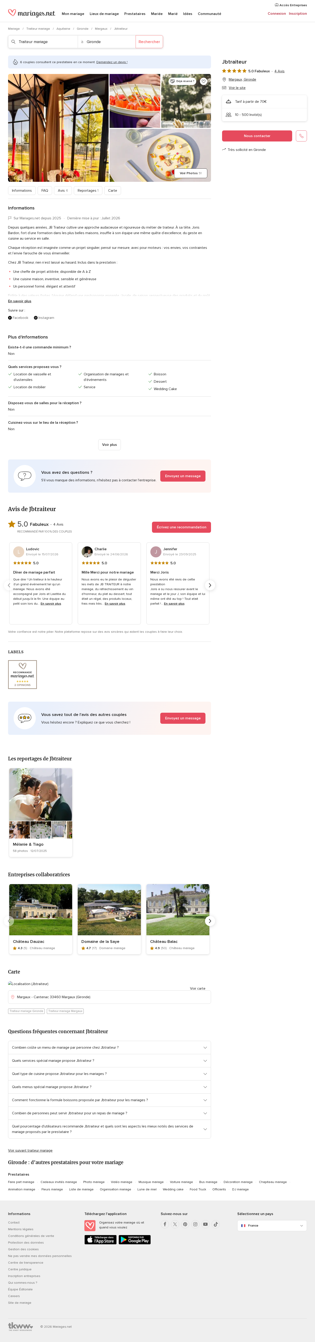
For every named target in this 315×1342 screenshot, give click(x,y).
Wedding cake (173, 1189)
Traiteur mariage (38, 29)
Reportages (88, 190)
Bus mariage (208, 1182)
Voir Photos (191, 173)
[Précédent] (9, 585)
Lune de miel (147, 1189)
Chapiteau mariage (273, 1182)
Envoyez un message (183, 476)
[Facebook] (165, 1224)
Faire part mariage (21, 1182)
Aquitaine (63, 29)
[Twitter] (175, 1224)
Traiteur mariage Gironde (26, 1011)
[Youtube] (205, 1224)
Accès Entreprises (293, 5)
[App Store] (100, 1243)
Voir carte (197, 988)
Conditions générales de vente (31, 1236)
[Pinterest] (185, 1224)
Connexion (277, 13)
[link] (40, 812)
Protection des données (26, 1243)
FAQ (45, 190)
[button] (109, 476)
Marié (173, 14)
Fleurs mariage (52, 1189)
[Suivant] (210, 585)
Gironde (83, 29)
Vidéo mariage (121, 1182)
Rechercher (149, 41)
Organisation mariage (115, 1189)
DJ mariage (240, 1189)
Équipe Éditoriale (20, 1289)
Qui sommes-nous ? (22, 1283)
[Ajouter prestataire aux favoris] (203, 81)
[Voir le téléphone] (301, 135)
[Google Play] (135, 1243)
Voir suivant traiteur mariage (30, 1150)
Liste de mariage (81, 1189)
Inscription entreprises (24, 1276)
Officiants (219, 1189)
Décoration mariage (238, 1182)
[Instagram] (195, 1224)
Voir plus (109, 444)
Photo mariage (94, 1182)
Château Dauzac (28, 941)
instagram (46, 317)
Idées (187, 14)
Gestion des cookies (23, 1249)
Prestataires (135, 14)
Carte (112, 190)
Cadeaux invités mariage (59, 1182)
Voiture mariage (181, 1182)
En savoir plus (19, 301)
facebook (20, 317)
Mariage (14, 29)
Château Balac (164, 941)
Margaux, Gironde (242, 79)
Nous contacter (257, 136)
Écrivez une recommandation (181, 527)
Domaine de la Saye (100, 941)
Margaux (101, 29)
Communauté (209, 14)
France (253, 1225)
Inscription (298, 13)
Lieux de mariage (104, 14)
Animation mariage (21, 1189)
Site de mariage (19, 1303)
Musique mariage (151, 1182)
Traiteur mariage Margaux (65, 1011)
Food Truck (198, 1189)
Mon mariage (73, 14)
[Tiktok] (215, 1224)
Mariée (157, 14)
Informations (22, 190)
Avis (63, 190)
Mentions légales (20, 1229)
